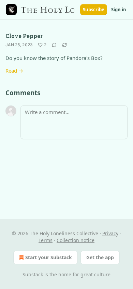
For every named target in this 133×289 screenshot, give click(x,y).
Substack (33, 274)
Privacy (110, 233)
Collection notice (75, 240)
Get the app (100, 257)
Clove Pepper (24, 35)
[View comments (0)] (54, 45)
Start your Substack (48, 257)
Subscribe (93, 10)
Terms (46, 240)
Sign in (118, 10)
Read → (14, 70)
